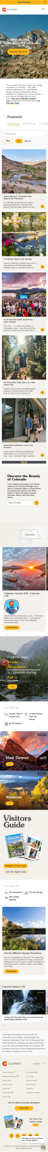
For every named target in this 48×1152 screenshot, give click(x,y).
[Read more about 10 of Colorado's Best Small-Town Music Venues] (42, 330)
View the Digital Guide (16, 872)
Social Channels (31, 1084)
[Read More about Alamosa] (10, 803)
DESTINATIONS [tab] (29, 124)
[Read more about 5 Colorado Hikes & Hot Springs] (42, 267)
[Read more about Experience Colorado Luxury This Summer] (42, 455)
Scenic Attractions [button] (16, 665)
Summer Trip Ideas (18, 52)
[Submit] (36, 502)
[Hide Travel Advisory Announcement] (45, 2)
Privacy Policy (6, 1092)
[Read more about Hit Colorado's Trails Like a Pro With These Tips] (42, 392)
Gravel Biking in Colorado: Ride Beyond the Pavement (17, 198)
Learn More (12, 627)
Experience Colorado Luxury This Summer (18, 446)
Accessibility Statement (33, 1092)
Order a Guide (6, 1080)
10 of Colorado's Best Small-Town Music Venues (18, 321)
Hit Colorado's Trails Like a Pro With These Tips (19, 384)
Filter (8, 141)
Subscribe (11, 971)
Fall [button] (10, 677)
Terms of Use (6, 1096)
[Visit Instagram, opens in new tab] (17, 1135)
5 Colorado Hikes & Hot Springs (18, 259)
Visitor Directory (7, 1084)
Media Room (6, 1088)
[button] (12, 686)
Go (19, 141)
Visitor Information (31, 1080)
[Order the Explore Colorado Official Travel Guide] (36, 1125)
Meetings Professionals (9, 1076)
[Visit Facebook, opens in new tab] (11, 1135)
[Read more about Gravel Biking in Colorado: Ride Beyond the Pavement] (42, 206)
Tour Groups (30, 1076)
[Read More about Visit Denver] (10, 764)
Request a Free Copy (16, 866)
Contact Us (29, 1088)
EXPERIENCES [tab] (13, 124)
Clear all (27, 141)
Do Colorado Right (31, 1072)
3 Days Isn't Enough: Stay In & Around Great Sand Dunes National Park (23, 1018)
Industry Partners (7, 1072)
